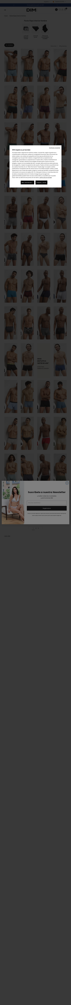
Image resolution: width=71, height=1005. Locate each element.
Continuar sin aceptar (54, 147)
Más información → (27, 182)
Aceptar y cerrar (41, 182)
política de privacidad (45, 177)
